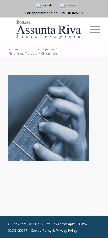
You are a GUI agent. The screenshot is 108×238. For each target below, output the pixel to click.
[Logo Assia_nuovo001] (45, 29)
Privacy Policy (66, 230)
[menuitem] (92, 29)
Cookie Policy (41, 230)
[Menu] (92, 29)
